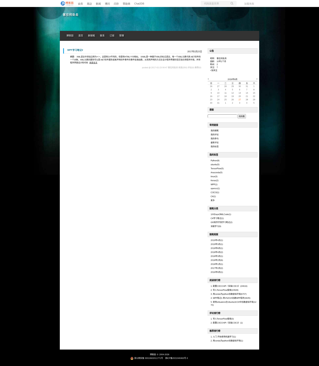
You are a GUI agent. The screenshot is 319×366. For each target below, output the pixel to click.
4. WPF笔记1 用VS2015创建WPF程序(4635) (230, 298)
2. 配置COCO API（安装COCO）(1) (227, 323)
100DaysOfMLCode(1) (221, 214)
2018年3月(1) (217, 256)
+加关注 (213, 70)
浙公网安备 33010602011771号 (148, 358)
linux (214, 176)
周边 (89, 3)
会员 (80, 3)
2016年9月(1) (217, 272)
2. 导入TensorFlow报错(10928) (224, 290)
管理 (121, 35)
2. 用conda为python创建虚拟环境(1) (227, 341)
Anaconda (216, 172)
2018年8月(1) (217, 248)
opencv (215, 188)
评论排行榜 (215, 313)
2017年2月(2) (217, 268)
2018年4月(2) (217, 252)
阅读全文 (93, 63)
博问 (107, 3)
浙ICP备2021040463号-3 (176, 358)
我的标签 (215, 146)
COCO (215, 192)
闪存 (116, 3)
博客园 (69, 35)
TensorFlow (217, 168)
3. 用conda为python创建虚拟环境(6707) (229, 294)
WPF (214, 184)
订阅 (112, 35)
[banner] (66, 3)
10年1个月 (221, 61)
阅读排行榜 (215, 280)
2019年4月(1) (217, 240)
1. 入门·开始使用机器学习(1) (223, 337)
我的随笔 (215, 131)
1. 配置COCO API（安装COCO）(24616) (229, 286)
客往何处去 (71, 14)
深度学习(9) (216, 226)
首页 (80, 35)
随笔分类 (214, 208)
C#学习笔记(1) (217, 218)
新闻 (98, 3)
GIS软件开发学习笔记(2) (221, 222)
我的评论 (215, 135)
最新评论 (215, 142)
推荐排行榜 (215, 331)
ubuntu (215, 164)
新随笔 (91, 35)
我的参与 (215, 138)
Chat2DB (139, 3)
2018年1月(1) (217, 264)
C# (213, 196)
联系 (102, 35)
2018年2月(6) (217, 260)
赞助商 (126, 3)
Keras (214, 180)
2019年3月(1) (217, 244)
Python (215, 160)
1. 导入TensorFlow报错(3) (222, 319)
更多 (213, 200)
